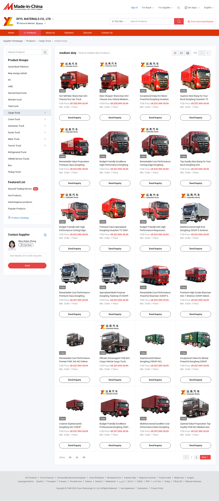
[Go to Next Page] (208, 53)
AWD (10, 86)
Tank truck (13, 106)
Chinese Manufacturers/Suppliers (71, 477)
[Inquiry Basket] (179, 7)
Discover (87, 32)
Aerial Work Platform (18, 66)
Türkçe (167, 481)
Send (27, 265)
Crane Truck (14, 119)
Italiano (88, 481)
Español (39, 481)
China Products (47, 477)
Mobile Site (179, 477)
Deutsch (98, 481)
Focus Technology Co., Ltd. (88, 488)
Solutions (69, 32)
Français (63, 481)
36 (77, 457)
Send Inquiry (74, 117)
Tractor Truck (14, 145)
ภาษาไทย (157, 481)
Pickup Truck (14, 171)
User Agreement (127, 488)
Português (51, 481)
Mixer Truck (13, 138)
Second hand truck (17, 92)
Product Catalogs (20, 217)
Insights (190, 477)
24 (70, 457)
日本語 (140, 481)
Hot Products (31, 477)
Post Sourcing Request (202, 21)
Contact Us (107, 32)
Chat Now (27, 245)
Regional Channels (147, 477)
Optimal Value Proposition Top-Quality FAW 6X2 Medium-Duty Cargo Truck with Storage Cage (195, 427)
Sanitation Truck (16, 125)
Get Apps (192, 7)
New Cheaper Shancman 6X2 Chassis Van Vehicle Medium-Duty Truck (114, 99)
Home (11, 32)
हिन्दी (147, 481)
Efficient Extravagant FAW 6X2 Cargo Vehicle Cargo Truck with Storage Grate (115, 361)
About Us (50, 32)
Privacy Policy (157, 488)
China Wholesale (96, 477)
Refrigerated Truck (17, 152)
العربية (121, 481)
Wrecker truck (15, 99)
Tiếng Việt (177, 481)
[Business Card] (45, 235)
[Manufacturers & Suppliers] (23, 6)
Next (204, 457)
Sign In (134, 7)
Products (31, 32)
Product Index (165, 477)
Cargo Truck (14, 112)
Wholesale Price (114, 477)
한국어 (130, 481)
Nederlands (111, 481)
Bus (10, 165)
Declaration (143, 488)
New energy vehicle (17, 73)
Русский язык (76, 481)
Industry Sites (130, 477)
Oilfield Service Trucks (18, 158)
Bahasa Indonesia (193, 481)
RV (9, 79)
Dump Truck (14, 132)
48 (84, 457)
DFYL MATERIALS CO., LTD (33, 19)
